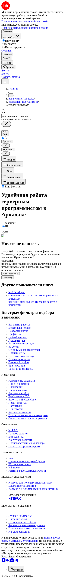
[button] (5, 70)
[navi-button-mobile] (4, 81)
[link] (7, 62)
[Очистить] (6, 124)
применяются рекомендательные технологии (30, 539)
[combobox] (17, 116)
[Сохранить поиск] (4, 133)
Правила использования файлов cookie (24, 27)
